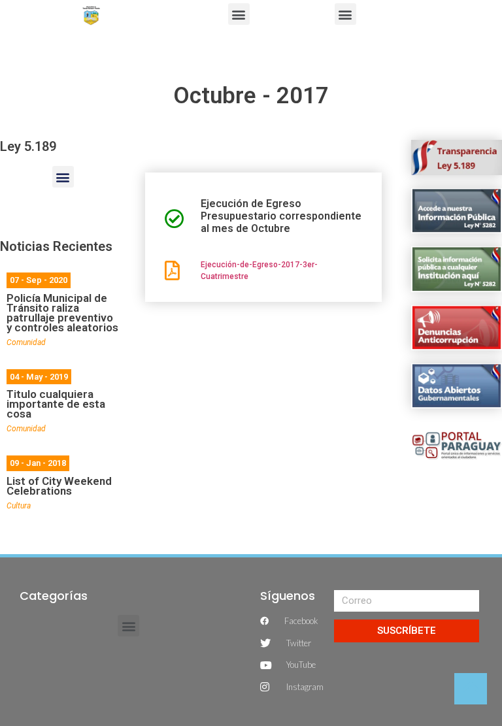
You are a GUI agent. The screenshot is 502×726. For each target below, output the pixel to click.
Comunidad (26, 342)
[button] (239, 14)
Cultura (19, 505)
